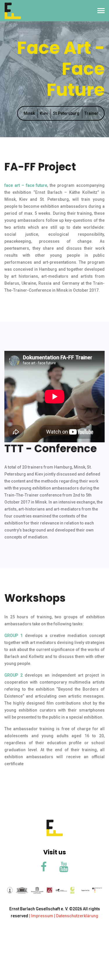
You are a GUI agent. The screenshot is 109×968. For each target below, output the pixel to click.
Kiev (44, 113)
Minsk (29, 113)
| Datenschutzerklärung (75, 916)
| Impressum (41, 916)
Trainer (91, 113)
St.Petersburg (66, 113)
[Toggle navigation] (101, 11)
